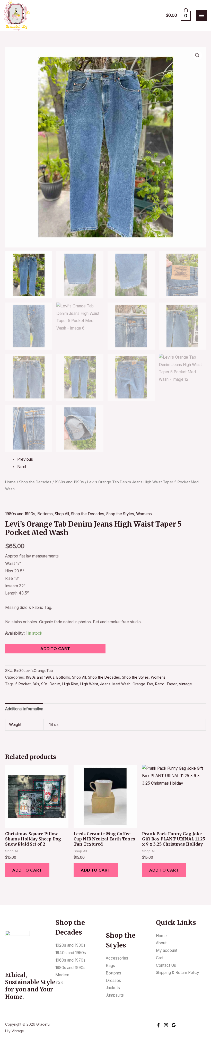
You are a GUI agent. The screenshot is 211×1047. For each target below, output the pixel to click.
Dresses (113, 980)
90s (44, 684)
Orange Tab (143, 684)
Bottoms (45, 513)
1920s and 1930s (70, 945)
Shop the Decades (35, 482)
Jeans (105, 684)
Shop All (62, 513)
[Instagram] (166, 1025)
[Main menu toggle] (201, 15)
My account (166, 950)
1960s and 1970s (70, 960)
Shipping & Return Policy (177, 972)
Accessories (117, 958)
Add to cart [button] (27, 870)
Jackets (113, 987)
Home (10, 482)
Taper (171, 684)
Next (21, 466)
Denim (55, 684)
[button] (197, 55)
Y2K (59, 982)
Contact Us (166, 965)
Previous (25, 459)
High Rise (70, 684)
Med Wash (121, 684)
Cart (159, 957)
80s (36, 684)
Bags (110, 965)
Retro (159, 684)
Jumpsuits (115, 995)
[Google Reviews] (173, 1025)
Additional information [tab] (24, 708)
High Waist (89, 684)
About (161, 942)
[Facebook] (158, 1025)
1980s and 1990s (69, 482)
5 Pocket (23, 684)
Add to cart (55, 648)
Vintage (185, 684)
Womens (144, 513)
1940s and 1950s (70, 952)
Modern (62, 974)
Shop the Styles (120, 513)
